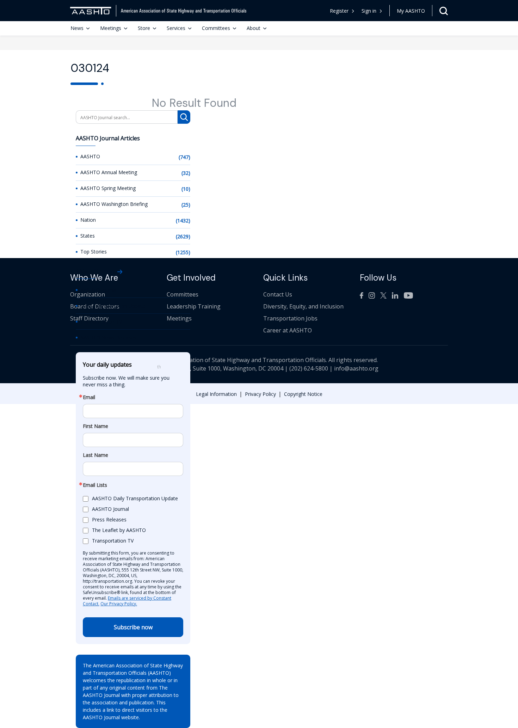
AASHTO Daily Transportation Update (135, 498)
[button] (372, 10)
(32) (185, 173)
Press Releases (109, 519)
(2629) (183, 236)
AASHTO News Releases (108, 337)
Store (144, 28)
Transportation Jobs (290, 318)
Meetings (110, 28)
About (253, 28)
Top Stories (93, 251)
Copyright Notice (303, 394)
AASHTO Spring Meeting (108, 188)
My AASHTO (411, 10)
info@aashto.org (356, 368)
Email (89, 397)
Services (176, 28)
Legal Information (216, 394)
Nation (88, 219)
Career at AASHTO (287, 330)
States (87, 235)
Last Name (95, 455)
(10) (185, 188)
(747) (184, 157)
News (77, 28)
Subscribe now (133, 627)
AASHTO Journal (98, 290)
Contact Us (277, 294)
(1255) (183, 252)
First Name (95, 426)
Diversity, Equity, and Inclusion (303, 306)
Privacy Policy (260, 394)
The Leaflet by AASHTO (119, 530)
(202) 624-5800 (308, 368)
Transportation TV (101, 321)
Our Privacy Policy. (118, 604)
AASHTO (90, 156)
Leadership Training (194, 306)
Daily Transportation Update (112, 305)
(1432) (183, 220)
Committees (216, 28)
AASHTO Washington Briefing (114, 204)
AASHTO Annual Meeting (108, 172)
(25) (185, 204)
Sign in (369, 10)
